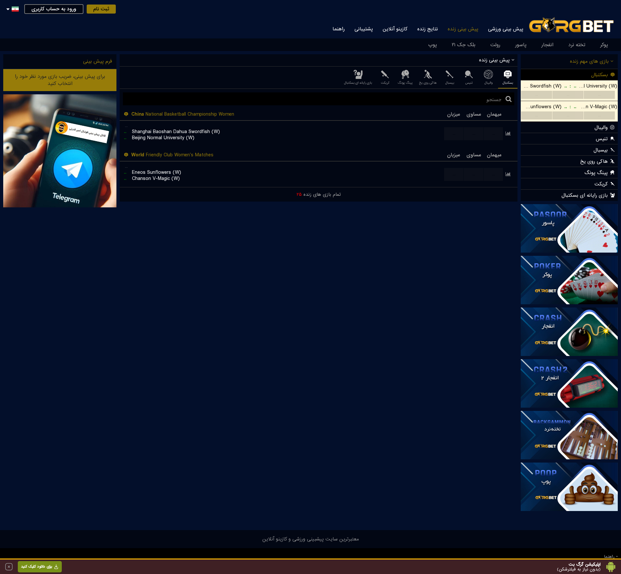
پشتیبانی (363, 29)
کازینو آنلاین (395, 29)
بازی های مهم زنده (590, 61)
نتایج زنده (427, 29)
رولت (495, 45)
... (536, 95)
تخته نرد (576, 45)
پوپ (432, 45)
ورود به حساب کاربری (53, 9)
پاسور (521, 45)
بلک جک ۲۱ (463, 45)
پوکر (604, 45)
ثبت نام (101, 9)
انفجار (547, 45)
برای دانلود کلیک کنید (36, 566)
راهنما (338, 29)
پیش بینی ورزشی (505, 29)
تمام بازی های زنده (319, 194)
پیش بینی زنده (463, 29)
